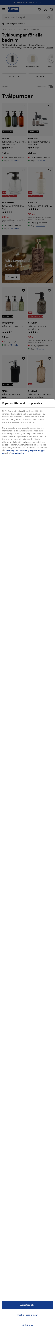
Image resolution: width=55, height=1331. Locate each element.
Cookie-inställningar (27, 1315)
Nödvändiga (28, 1325)
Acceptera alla (27, 1305)
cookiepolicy (18, 453)
